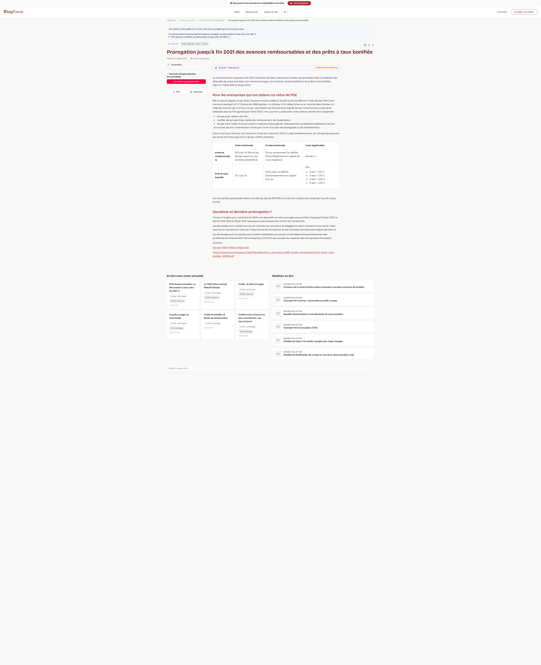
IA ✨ (286, 12)
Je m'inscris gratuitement (186, 81)
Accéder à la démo (524, 12)
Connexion (502, 12)
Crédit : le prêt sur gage (251, 284)
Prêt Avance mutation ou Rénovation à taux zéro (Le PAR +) (227, 34)
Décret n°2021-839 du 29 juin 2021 (231, 247)
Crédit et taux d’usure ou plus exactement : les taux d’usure (251, 318)
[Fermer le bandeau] (537, 3)
